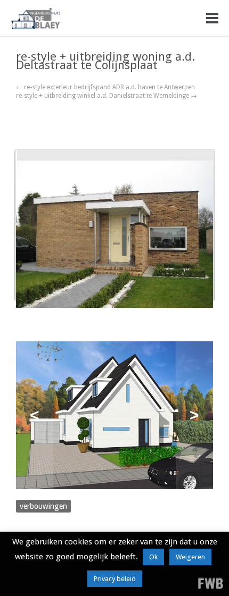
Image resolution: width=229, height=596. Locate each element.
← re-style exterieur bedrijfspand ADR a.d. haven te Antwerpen (105, 87)
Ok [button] (153, 557)
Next (194, 415)
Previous (34, 415)
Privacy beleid (115, 579)
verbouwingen (43, 506)
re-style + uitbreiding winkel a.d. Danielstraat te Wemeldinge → (106, 96)
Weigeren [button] (190, 557)
